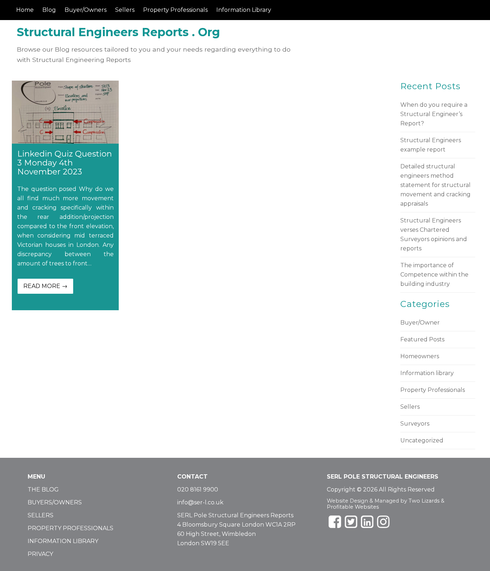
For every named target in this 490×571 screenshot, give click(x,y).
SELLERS (40, 515)
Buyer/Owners (86, 10)
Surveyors (414, 423)
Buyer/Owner (420, 322)
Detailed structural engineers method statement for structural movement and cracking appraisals (435, 185)
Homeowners (419, 356)
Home (25, 10)
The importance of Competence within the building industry (434, 274)
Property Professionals (175, 10)
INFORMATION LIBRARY (63, 541)
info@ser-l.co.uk (200, 502)
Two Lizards (424, 501)
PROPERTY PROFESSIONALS (70, 528)
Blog (49, 10)
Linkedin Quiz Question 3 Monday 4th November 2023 (64, 162)
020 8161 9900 (197, 489)
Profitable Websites (353, 507)
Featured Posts (422, 339)
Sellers (125, 10)
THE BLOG (43, 489)
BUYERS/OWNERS (55, 502)
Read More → (45, 286)
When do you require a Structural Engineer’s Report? (433, 114)
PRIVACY (40, 554)
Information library (427, 373)
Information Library (243, 10)
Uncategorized (421, 440)
